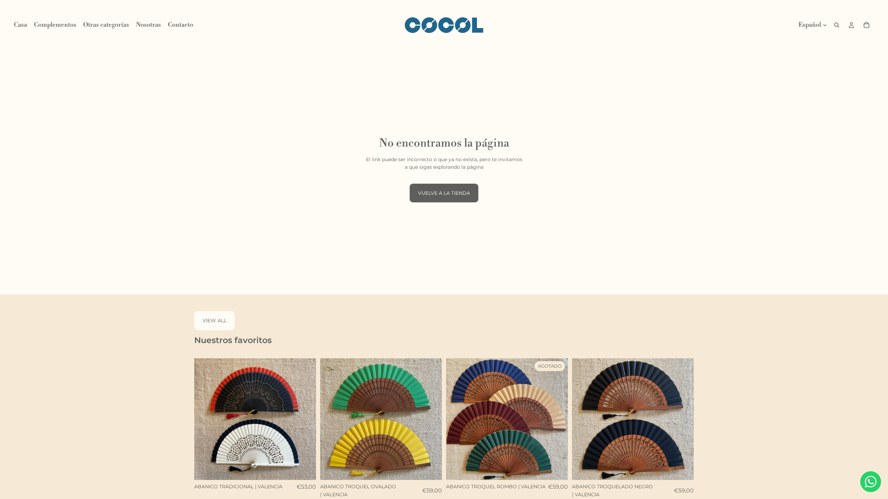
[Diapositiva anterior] (204, 419)
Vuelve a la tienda (444, 193)
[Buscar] (836, 25)
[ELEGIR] (305, 469)
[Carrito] (866, 25)
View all (215, 320)
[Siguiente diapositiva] (305, 419)
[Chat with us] (870, 481)
